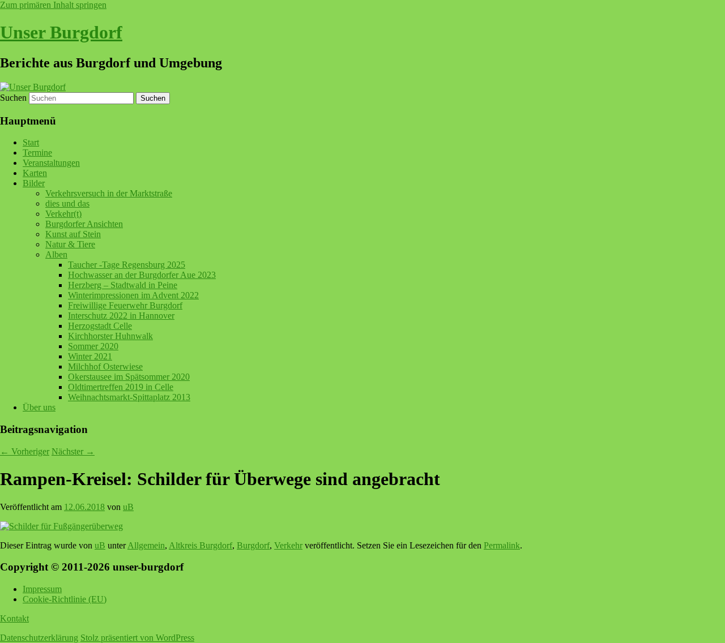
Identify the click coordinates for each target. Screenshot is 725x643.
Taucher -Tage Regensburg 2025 (126, 264)
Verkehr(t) (63, 213)
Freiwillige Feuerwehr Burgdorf (125, 305)
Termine (37, 152)
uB (128, 507)
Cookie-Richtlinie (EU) (64, 599)
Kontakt (14, 618)
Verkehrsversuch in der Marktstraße (108, 193)
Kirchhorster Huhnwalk (110, 336)
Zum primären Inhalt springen (53, 5)
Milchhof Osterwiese (105, 366)
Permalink (502, 545)
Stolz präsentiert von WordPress (137, 637)
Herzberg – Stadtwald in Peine (122, 285)
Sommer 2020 (93, 346)
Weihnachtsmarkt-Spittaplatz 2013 (129, 397)
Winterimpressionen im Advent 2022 (133, 295)
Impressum (42, 589)
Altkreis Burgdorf (200, 545)
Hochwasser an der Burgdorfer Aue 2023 (142, 275)
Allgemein (146, 545)
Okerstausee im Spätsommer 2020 (129, 376)
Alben (56, 254)
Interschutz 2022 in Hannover (121, 315)
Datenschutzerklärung (39, 637)
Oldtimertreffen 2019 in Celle (120, 387)
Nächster (73, 451)
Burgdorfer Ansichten (84, 224)
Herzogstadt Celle (100, 326)
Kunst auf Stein (73, 234)
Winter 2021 (90, 356)
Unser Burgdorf (61, 32)
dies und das (67, 203)
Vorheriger (24, 451)
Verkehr (288, 545)
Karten (35, 173)
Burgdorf (253, 545)
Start (31, 142)
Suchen (13, 97)
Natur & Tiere (70, 244)
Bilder (34, 183)
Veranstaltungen (51, 163)
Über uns (39, 407)
